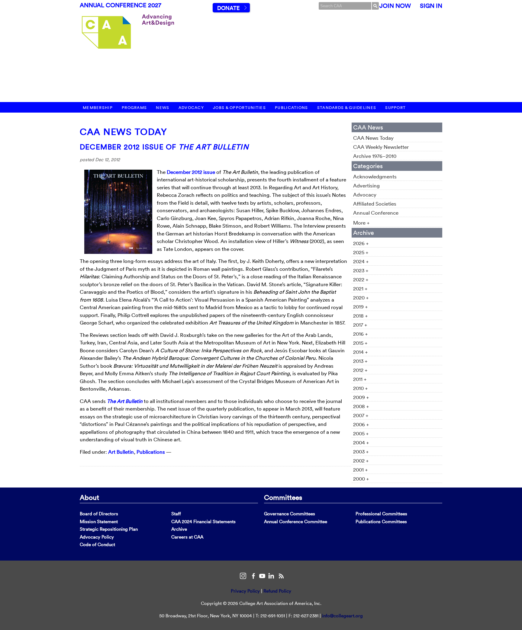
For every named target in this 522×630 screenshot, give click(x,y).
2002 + (361, 460)
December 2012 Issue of (164, 146)
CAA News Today (123, 131)
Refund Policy (277, 591)
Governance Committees (289, 513)
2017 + (360, 324)
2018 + (360, 315)
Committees (283, 497)
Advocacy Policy (97, 537)
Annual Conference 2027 (120, 5)
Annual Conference (375, 212)
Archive (179, 529)
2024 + (361, 261)
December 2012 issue (191, 172)
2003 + (361, 451)
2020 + (361, 297)
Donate (228, 8)
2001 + (360, 469)
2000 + (361, 478)
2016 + (360, 334)
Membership (98, 107)
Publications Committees (381, 521)
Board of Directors (99, 513)
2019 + (360, 306)
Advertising (366, 185)
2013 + (360, 361)
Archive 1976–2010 (374, 156)
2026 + (361, 243)
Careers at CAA (187, 537)
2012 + (360, 370)
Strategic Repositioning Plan (109, 529)
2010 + (360, 388)
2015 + (360, 343)
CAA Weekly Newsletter (381, 147)
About (89, 497)
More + (361, 222)
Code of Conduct (97, 544)
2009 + (361, 397)
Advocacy (191, 107)
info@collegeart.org (342, 616)
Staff (176, 513)
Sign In (431, 5)
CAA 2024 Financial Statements (203, 521)
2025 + (361, 252)
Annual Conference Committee (295, 521)
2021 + (360, 288)
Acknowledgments (375, 176)
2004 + (361, 442)
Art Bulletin (121, 452)
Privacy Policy (245, 591)
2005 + (361, 433)
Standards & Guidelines (346, 107)
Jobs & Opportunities (239, 107)
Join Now (395, 5)
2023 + (361, 270)
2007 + (361, 415)
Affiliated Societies (374, 203)
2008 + (361, 406)
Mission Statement (99, 521)
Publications (291, 107)
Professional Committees (381, 513)
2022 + (361, 279)
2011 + (360, 379)
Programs (134, 107)
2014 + (360, 352)
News (162, 107)
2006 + (361, 424)
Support (395, 107)
